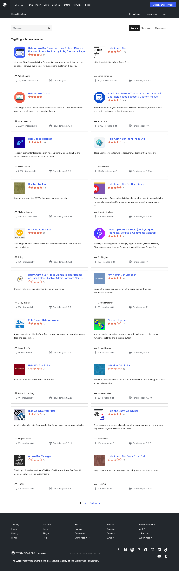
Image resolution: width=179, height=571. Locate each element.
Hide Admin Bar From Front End (126, 138)
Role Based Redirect (40, 138)
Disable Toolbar (37, 184)
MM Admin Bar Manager (122, 274)
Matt (142, 529)
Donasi (111, 533)
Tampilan (47, 524)
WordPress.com (147, 524)
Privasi (14, 538)
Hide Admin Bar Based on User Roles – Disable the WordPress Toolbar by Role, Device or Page (56, 50)
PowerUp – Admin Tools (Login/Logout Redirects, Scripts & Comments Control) (132, 231)
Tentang (15, 524)
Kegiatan (111, 529)
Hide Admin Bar (117, 48)
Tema (45, 529)
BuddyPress (145, 538)
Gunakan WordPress (163, 5)
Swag (110, 538)
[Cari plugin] (49, 28)
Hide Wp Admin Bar (39, 365)
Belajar (78, 524)
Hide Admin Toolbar (39, 93)
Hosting (14, 533)
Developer (80, 533)
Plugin (46, 533)
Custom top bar (117, 320)
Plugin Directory (18, 14)
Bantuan (79, 529)
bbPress (144, 533)
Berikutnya (95, 503)
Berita (14, 529)
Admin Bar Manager (39, 456)
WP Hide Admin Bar (39, 229)
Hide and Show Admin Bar (123, 410)
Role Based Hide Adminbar (44, 320)
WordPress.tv (82, 538)
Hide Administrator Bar (41, 410)
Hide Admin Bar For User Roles (126, 184)
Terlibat (110, 524)
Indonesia (42, 553)
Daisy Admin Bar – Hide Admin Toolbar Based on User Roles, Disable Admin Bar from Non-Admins (55, 276)
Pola (45, 538)
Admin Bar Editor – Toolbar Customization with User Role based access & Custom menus (135, 95)
